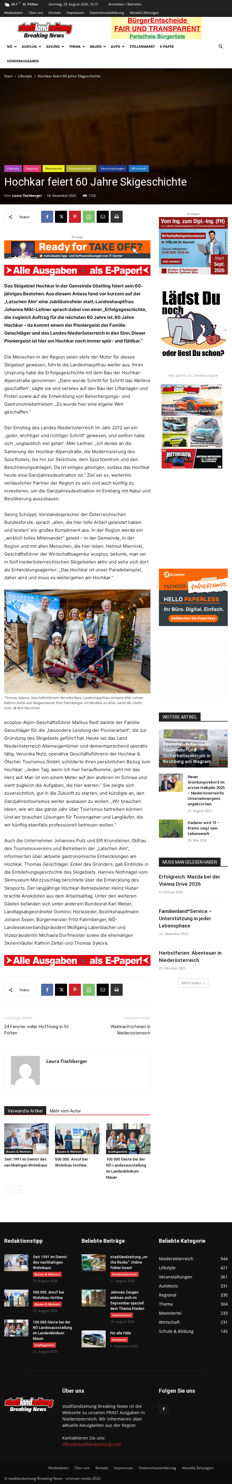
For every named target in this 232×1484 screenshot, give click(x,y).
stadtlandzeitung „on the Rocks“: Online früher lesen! (128, 1262)
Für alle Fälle (120, 1333)
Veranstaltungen (112, 168)
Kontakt (55, 12)
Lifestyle (25, 76)
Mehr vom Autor (65, 1111)
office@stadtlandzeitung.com (91, 1444)
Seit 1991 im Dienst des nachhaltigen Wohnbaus (50, 1262)
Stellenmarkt (142, 46)
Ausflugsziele (117, 1151)
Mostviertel (53, 168)
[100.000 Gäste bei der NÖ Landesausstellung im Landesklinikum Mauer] (128, 1138)
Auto (115, 46)
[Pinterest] (75, 217)
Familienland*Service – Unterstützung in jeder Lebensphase (185, 918)
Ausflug (29, 46)
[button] (220, 47)
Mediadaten (13, 12)
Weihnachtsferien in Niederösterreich (130, 1030)
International (121, 1315)
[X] (61, 217)
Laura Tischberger (27, 195)
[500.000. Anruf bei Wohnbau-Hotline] (77, 1138)
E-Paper (167, 46)
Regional (32, 168)
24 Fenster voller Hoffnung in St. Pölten (36, 1030)
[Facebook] (47, 217)
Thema (75, 46)
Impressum (75, 12)
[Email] (103, 217)
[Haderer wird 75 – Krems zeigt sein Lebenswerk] (171, 829)
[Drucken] (117, 217)
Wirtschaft (138, 168)
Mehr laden (191, 983)
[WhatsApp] (89, 217)
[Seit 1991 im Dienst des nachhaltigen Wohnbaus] (26, 1138)
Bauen (96, 46)
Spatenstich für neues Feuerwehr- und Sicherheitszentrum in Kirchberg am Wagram (187, 753)
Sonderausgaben (23, 61)
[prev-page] (8, 1189)
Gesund (53, 46)
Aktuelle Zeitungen (144, 12)
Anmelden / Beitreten (125, 4)
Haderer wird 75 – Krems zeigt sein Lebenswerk (204, 828)
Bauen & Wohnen (18, 1151)
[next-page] (17, 1189)
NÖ (9, 46)
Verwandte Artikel (25, 1111)
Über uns (36, 12)
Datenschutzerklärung (107, 12)
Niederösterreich (81, 168)
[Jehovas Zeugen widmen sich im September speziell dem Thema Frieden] (94, 1298)
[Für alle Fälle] (94, 1338)
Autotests (119, 1339)
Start (8, 76)
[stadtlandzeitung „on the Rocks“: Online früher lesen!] (94, 1262)
